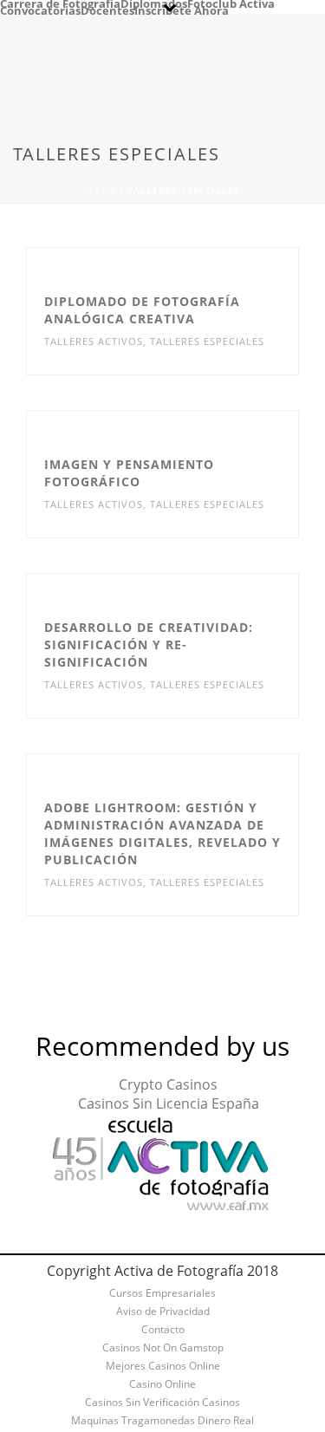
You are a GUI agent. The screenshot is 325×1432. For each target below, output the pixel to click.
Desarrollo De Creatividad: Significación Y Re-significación (148, 644)
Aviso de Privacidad (163, 1311)
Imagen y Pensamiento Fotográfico (129, 473)
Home (101, 191)
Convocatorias (40, 10)
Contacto (163, 1330)
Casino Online (162, 1384)
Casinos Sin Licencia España (168, 1103)
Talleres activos (93, 341)
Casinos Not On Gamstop (163, 1348)
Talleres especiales (207, 341)
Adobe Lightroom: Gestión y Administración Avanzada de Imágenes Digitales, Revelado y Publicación (162, 833)
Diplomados (153, 3)
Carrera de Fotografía (60, 3)
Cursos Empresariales (162, 1293)
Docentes (107, 10)
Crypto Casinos (168, 1084)
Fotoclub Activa (231, 3)
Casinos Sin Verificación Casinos (162, 1402)
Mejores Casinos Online (163, 1366)
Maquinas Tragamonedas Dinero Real (162, 1421)
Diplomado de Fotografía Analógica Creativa (142, 310)
